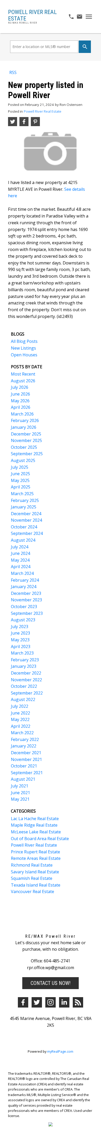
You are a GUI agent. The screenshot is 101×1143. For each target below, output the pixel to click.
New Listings (23, 348)
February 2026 (25, 420)
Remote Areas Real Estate (36, 858)
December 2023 (26, 593)
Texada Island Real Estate (35, 885)
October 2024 (24, 527)
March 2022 (22, 733)
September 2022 (27, 693)
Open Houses (24, 355)
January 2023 (23, 666)
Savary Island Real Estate (35, 872)
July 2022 (19, 706)
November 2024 (26, 520)
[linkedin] (64, 1002)
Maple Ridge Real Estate (34, 825)
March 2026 (22, 414)
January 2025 (23, 507)
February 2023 (25, 660)
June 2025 (20, 474)
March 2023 (22, 653)
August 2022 (23, 699)
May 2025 (20, 480)
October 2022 (24, 686)
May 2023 (20, 640)
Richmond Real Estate (32, 865)
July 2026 (19, 387)
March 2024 (22, 573)
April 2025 (20, 487)
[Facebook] (23, 1002)
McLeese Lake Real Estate (36, 832)
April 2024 (20, 566)
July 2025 (19, 467)
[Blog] (78, 1002)
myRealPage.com (60, 1051)
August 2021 (23, 779)
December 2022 (26, 673)
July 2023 (19, 626)
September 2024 (27, 533)
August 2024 (23, 540)
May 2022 (20, 719)
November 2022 (26, 680)
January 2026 (23, 427)
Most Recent (23, 374)
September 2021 (27, 772)
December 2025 (26, 434)
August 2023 (23, 620)
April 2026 (20, 407)
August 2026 (23, 381)
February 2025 (25, 500)
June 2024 (20, 553)
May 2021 (20, 799)
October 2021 (24, 766)
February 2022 (25, 739)
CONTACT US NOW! (50, 983)
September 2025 (27, 454)
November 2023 (26, 600)
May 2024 (20, 560)
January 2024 (23, 586)
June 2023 (20, 633)
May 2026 (20, 401)
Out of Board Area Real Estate (40, 838)
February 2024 (25, 580)
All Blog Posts (24, 341)
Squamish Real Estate (31, 878)
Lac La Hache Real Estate (35, 818)
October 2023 (24, 606)
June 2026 (20, 394)
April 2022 (20, 726)
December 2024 (26, 513)
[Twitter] (37, 1002)
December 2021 (26, 753)
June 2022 (20, 713)
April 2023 (20, 646)
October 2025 (24, 447)
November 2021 (26, 759)
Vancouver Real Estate (32, 891)
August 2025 (23, 460)
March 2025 (22, 493)
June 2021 (20, 792)
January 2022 (23, 746)
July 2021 (19, 786)
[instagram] (50, 1002)
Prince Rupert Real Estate (35, 852)
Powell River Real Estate (42, 111)
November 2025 (26, 440)
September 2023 (27, 613)
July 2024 (19, 547)
